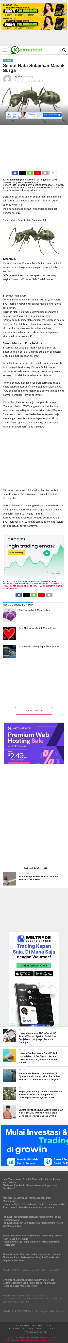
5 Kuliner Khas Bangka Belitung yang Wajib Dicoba (28, 1280)
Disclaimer (37, 1325)
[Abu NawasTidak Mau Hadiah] (9, 615)
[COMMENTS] (52, 172)
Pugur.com (7, 1340)
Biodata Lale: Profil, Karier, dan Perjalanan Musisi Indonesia (33, 1254)
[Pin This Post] (37, 172)
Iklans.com (52, 1340)
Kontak (41, 1329)
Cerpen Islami (21, 584)
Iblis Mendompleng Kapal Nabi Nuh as (39, 646)
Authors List (22, 1325)
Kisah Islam (56, 584)
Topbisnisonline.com (27, 1340)
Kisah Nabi (39, 586)
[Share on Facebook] (15, 172)
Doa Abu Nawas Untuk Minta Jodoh (37, 628)
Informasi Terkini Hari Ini (21, 1329)
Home (49, 1325)
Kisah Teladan (54, 586)
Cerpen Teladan (39, 584)
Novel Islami (10, 588)
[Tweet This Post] (22, 172)
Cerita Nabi (41, 581)
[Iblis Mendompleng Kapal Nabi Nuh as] (9, 651)
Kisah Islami (24, 76)
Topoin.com (43, 1338)
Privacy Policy (55, 1329)
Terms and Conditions (35, 1332)
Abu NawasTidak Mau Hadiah (34, 610)
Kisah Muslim (24, 586)
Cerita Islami (27, 581)
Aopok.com (41, 1340)
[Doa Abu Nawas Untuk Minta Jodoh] (9, 633)
